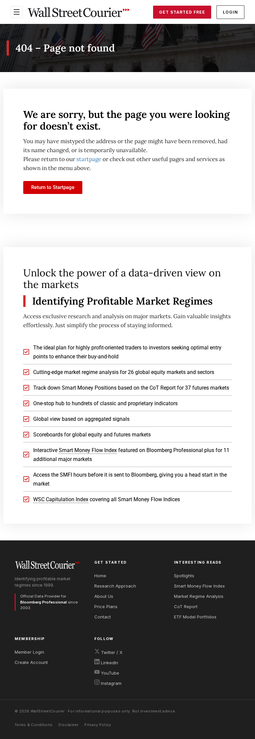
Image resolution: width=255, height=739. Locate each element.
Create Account (31, 662)
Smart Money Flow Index (199, 586)
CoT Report (186, 606)
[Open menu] (17, 12)
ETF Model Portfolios (195, 616)
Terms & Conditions (33, 724)
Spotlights (184, 575)
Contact (102, 616)
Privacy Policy (97, 724)
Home (100, 575)
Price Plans (106, 606)
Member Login (29, 652)
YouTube (109, 673)
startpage (88, 159)
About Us (103, 596)
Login (230, 12)
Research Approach (115, 586)
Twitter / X (111, 652)
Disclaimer (68, 724)
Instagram (111, 683)
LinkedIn (109, 662)
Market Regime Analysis (198, 596)
